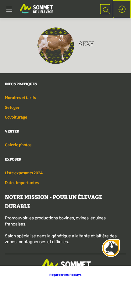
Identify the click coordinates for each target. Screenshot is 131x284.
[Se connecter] (122, 9)
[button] (65, 275)
